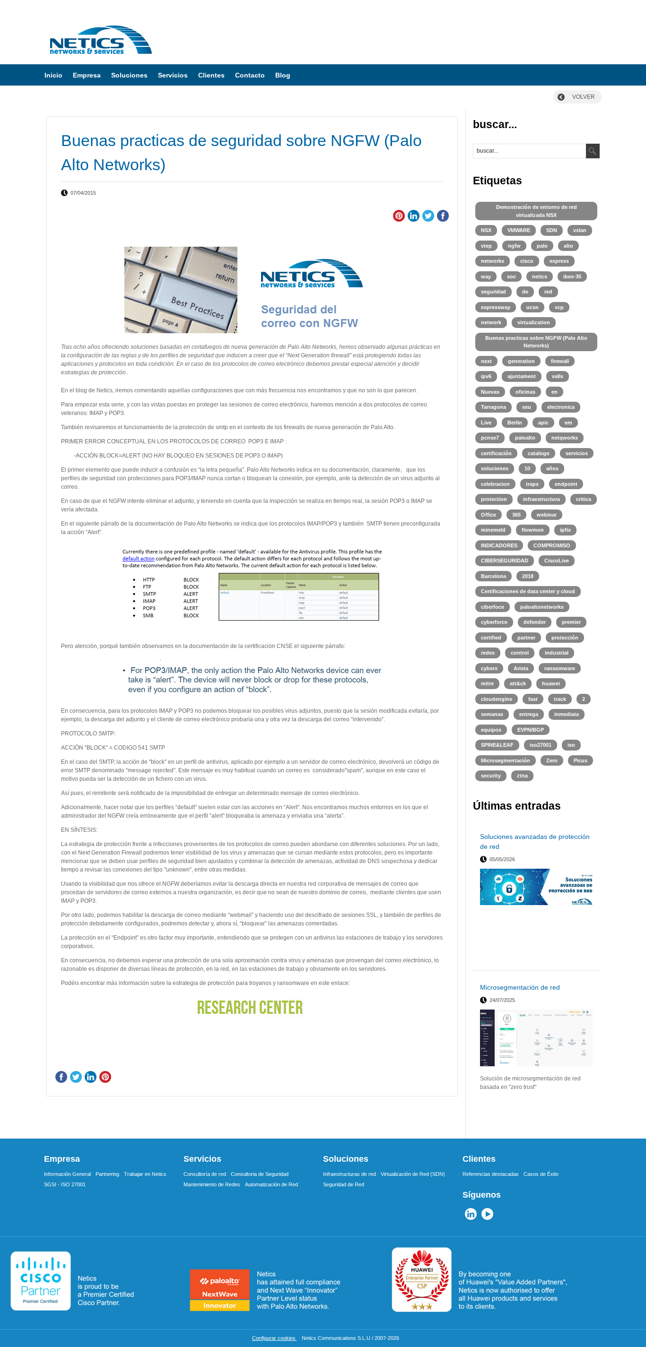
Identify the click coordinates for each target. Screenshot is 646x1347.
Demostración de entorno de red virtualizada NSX (536, 211)
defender (535, 622)
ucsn (532, 307)
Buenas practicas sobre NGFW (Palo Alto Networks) (536, 342)
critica (583, 499)
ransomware (559, 668)
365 (516, 515)
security (491, 775)
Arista (521, 668)
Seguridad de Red (343, 1184)
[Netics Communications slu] (100, 57)
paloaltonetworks (542, 607)
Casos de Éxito (541, 1174)
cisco (526, 261)
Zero (552, 760)
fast (533, 699)
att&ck (518, 683)
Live (486, 422)
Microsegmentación (505, 760)
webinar (547, 515)
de (525, 291)
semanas (492, 714)
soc (511, 276)
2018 (527, 576)
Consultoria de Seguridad (259, 1174)
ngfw (514, 246)
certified (491, 637)
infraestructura (541, 499)
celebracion (495, 484)
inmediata (566, 714)
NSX (486, 230)
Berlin (514, 422)
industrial (556, 653)
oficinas (525, 392)
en (554, 392)
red (548, 291)
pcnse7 (490, 437)
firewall (560, 361)
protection (494, 499)
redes (488, 653)
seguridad (493, 291)
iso (571, 745)
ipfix (565, 530)
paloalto (525, 437)
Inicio (53, 75)
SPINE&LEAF (497, 745)
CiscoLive (556, 560)
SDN (551, 230)
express (559, 261)
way (486, 276)
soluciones (494, 468)
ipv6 (486, 376)
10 (527, 468)
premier (571, 622)
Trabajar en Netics (145, 1174)
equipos (491, 730)
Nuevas (490, 392)
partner (526, 637)
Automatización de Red (271, 1184)
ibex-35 (572, 276)
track (560, 699)
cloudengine (496, 699)
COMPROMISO (551, 545)
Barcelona (493, 576)
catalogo (539, 453)
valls (557, 376)
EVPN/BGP (530, 730)
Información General (67, 1174)
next (486, 361)
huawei (551, 683)
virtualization (533, 322)
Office (488, 515)
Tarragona (493, 407)
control (520, 653)
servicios (577, 453)
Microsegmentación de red (520, 987)
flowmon (533, 530)
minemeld (493, 530)
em (568, 422)
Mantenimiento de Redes (211, 1184)
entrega (528, 714)
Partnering (107, 1174)
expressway (495, 307)
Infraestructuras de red (349, 1174)
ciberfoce (492, 607)
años (552, 468)
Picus (580, 760)
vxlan (579, 230)
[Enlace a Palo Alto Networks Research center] (252, 1008)
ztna (522, 775)
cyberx (489, 668)
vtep (486, 246)
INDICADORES (499, 545)
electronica (561, 407)
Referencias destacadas (491, 1174)
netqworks (564, 437)
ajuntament (521, 376)
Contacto (250, 75)
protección (564, 637)
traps (532, 484)
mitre (487, 683)
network (491, 322)
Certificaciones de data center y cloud (528, 591)
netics (539, 276)
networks (492, 261)
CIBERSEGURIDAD (504, 560)
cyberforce (494, 622)
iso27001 (540, 745)
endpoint (566, 484)
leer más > (580, 959)
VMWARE (518, 230)
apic (543, 422)
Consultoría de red (204, 1174)
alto (568, 246)
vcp (559, 307)
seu (526, 407)
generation (521, 361)
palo (542, 246)
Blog (282, 75)
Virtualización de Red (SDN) (413, 1174)
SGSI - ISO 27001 (65, 1184)
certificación (496, 453)
